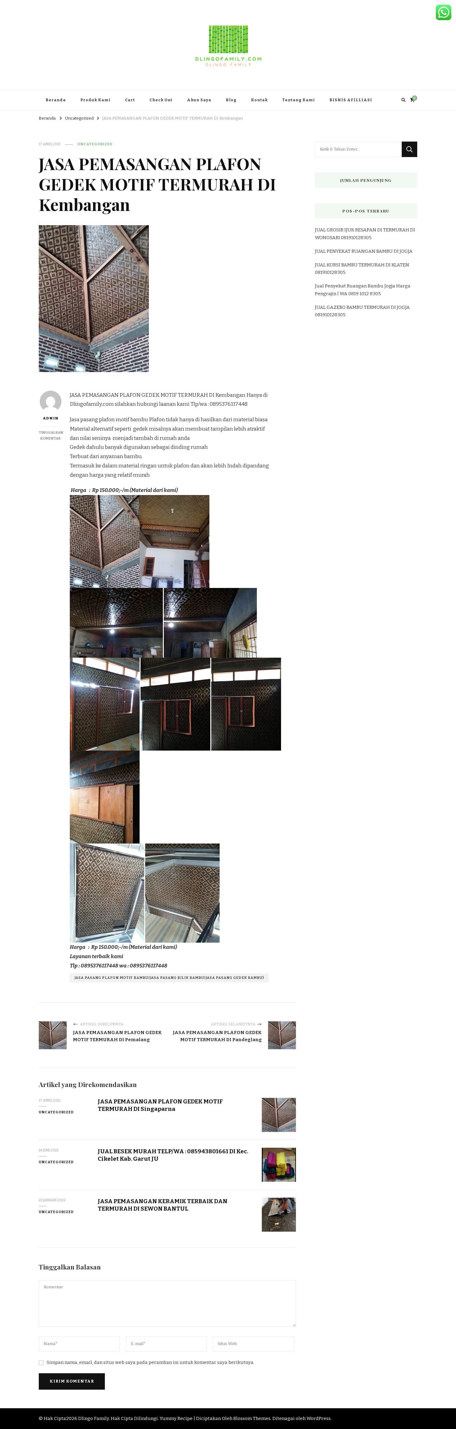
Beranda (56, 100)
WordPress (318, 1418)
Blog (231, 100)
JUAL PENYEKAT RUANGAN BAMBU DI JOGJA (364, 251)
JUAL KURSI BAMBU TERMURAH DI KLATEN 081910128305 (362, 268)
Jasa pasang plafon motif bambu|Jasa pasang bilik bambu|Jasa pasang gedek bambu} (169, 977)
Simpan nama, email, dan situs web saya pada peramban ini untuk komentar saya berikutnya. (150, 1362)
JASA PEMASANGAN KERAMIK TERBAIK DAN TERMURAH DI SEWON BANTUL (162, 1205)
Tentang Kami (298, 100)
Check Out (161, 100)
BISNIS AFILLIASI (350, 100)
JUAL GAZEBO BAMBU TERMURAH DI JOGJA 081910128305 (362, 311)
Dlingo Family (93, 1418)
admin (50, 418)
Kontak (259, 100)
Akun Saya (199, 100)
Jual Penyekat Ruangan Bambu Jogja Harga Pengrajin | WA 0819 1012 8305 (362, 289)
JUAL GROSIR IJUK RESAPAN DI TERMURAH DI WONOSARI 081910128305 (365, 233)
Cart (130, 100)
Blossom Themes (251, 1418)
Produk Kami (95, 100)
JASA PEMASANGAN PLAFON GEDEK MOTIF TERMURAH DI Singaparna (160, 1105)
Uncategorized (95, 144)
